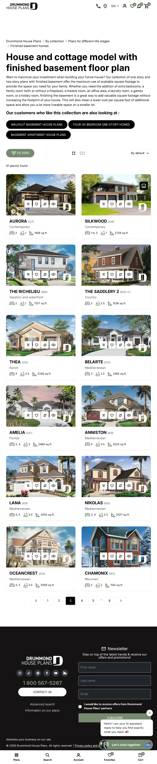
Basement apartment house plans (38, 134)
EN (113, 6)
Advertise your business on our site (28, 739)
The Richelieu (24, 291)
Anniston (96, 432)
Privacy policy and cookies (91, 745)
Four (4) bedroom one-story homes (101, 124)
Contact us (42, 692)
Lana (15, 502)
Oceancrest (23, 573)
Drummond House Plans (23, 41)
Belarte (94, 361)
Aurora (18, 221)
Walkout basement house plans (37, 124)
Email (84, 694)
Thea (15, 361)
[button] (69, 197)
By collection (54, 41)
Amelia (17, 432)
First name (88, 667)
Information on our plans (42, 710)
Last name (88, 681)
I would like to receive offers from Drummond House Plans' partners (113, 706)
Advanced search (42, 704)
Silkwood (96, 221)
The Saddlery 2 (102, 291)
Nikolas (94, 502)
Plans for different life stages (89, 41)
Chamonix (96, 573)
